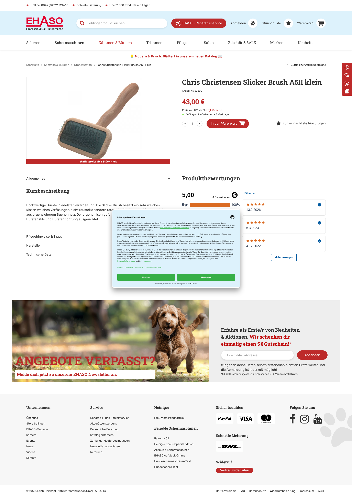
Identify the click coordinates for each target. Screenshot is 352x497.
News (30, 446)
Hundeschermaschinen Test (172, 461)
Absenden (312, 355)
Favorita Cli (161, 438)
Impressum (306, 491)
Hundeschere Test (166, 467)
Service (96, 407)
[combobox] (121, 23)
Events (30, 440)
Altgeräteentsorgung (103, 423)
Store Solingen (35, 423)
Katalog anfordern (101, 435)
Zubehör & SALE (242, 42)
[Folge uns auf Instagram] (306, 419)
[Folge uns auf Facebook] (294, 419)
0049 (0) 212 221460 (54, 5)
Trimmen (154, 42)
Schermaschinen (69, 42)
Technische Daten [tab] (40, 254)
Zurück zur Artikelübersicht (308, 65)
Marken (277, 42)
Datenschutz (257, 491)
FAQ (242, 491)
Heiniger (161, 407)
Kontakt (31, 458)
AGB (321, 491)
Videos (30, 452)
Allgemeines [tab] (35, 178)
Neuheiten (307, 42)
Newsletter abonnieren (105, 446)
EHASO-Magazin (37, 429)
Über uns (32, 418)
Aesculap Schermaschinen (171, 450)
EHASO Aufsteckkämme (169, 455)
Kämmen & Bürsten (115, 42)
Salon (209, 42)
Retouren (96, 452)
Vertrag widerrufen (234, 470)
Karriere (31, 435)
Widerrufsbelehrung (282, 491)
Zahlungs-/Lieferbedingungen (110, 440)
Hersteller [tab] (33, 245)
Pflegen (183, 42)
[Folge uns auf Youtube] (319, 419)
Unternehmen (38, 407)
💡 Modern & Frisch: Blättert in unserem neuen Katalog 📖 (176, 56)
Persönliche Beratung (104, 429)
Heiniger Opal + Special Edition (173, 444)
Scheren (33, 42)
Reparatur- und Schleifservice (109, 418)
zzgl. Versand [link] (213, 110)
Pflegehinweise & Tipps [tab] (44, 236)
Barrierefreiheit (226, 491)
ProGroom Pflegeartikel (169, 418)
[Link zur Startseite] (44, 23)
